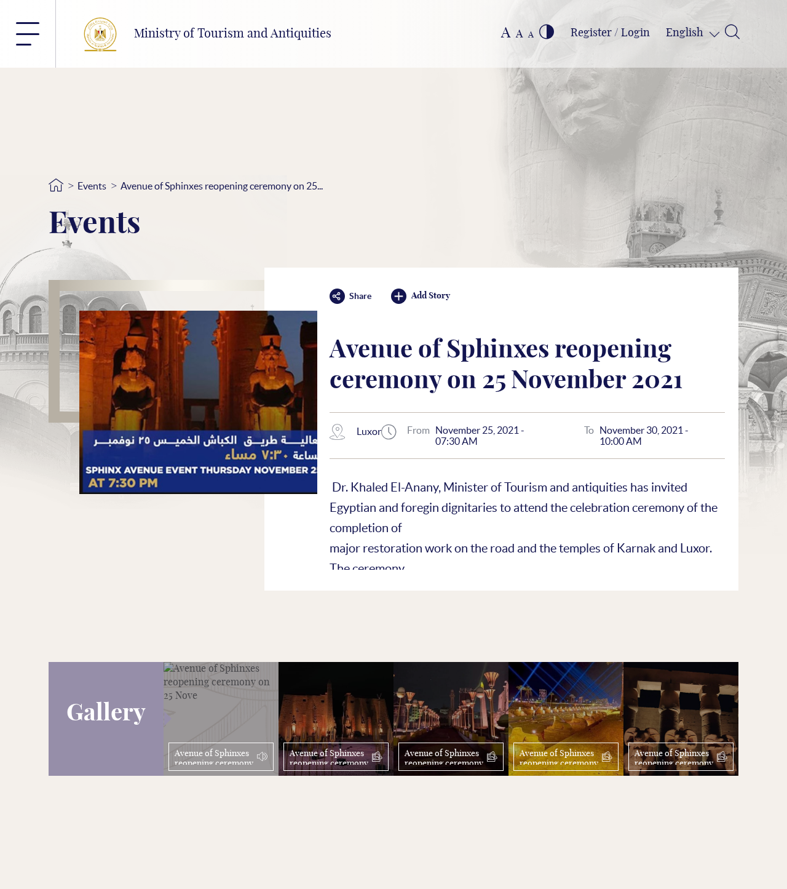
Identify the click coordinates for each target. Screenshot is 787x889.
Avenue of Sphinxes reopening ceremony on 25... (222, 185)
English (686, 33)
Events (91, 185)
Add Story (430, 296)
